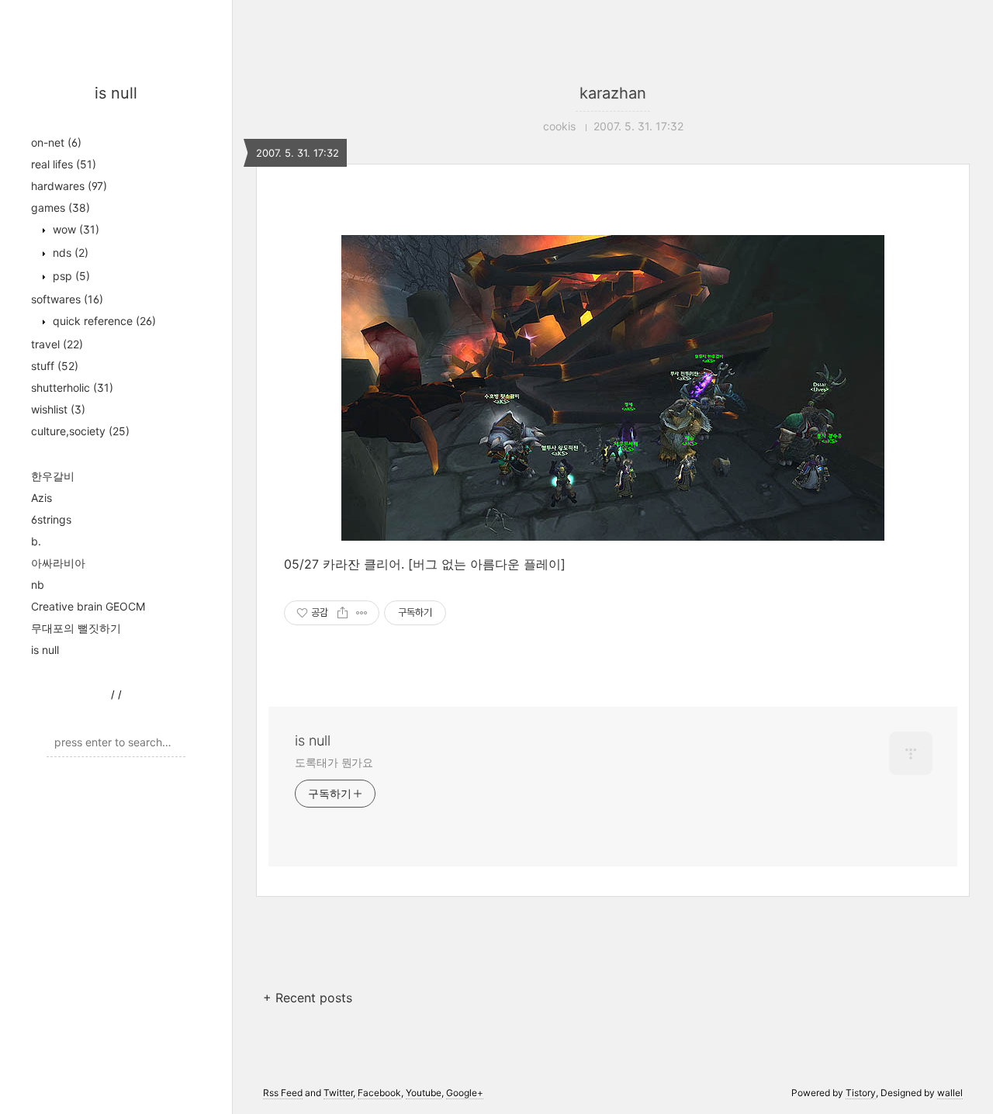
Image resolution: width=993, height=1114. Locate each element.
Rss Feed (283, 1092)
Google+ (464, 1092)
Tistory (861, 1092)
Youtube (423, 1092)
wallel (950, 1092)
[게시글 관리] (362, 612)
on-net (56, 142)
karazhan (613, 93)
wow (74, 229)
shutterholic (72, 387)
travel (57, 344)
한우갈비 (52, 476)
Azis (41, 497)
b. (36, 541)
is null (116, 93)
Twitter (338, 1092)
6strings (51, 519)
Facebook (379, 1092)
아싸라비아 (58, 562)
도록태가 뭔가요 (334, 762)
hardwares (69, 185)
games (60, 207)
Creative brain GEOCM (88, 606)
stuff (54, 365)
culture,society (80, 431)
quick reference (103, 320)
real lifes (63, 164)
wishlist (58, 409)
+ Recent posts (307, 997)
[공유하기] (342, 612)
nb (37, 584)
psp (70, 275)
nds (69, 252)
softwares (67, 299)
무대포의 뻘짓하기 (76, 628)
